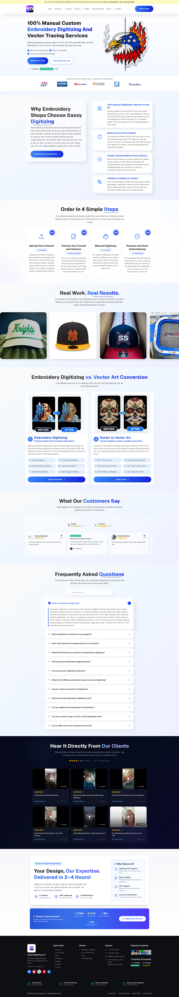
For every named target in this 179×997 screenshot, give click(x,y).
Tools (83, 955)
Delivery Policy (147, 993)
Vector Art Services (87, 953)
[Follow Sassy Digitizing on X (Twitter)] (39, 972)
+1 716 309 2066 (113, 950)
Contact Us (59, 958)
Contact (118, 9)
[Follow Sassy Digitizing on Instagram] (34, 972)
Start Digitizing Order (61, 61)
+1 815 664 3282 (113, 953)
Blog (56, 955)
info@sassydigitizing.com (115, 956)
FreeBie (86, 9)
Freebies (58, 961)
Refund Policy (136, 993)
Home (50, 9)
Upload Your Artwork (134, 919)
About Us (58, 950)
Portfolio (69, 9)
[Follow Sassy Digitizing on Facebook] (29, 972)
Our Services (59, 953)
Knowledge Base (86, 958)
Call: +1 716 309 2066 (110, 2)
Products (58, 9)
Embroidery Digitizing (88, 950)
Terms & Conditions (124, 993)
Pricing (76, 9)
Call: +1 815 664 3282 (127, 2)
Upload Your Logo (38, 61)
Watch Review (40, 801)
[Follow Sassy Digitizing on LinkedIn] (49, 972)
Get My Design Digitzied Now (45, 154)
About (108, 9)
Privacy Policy (112, 993)
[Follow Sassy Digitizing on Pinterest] (44, 972)
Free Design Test (98, 9)
